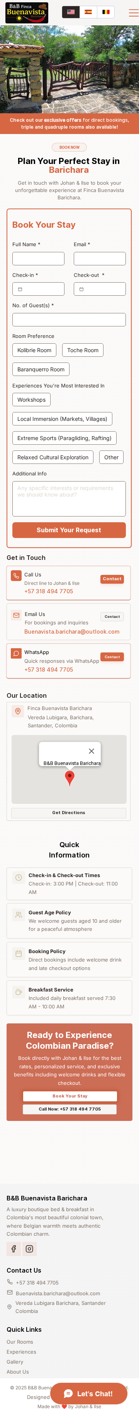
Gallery (15, 1362)
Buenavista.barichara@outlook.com (72, 632)
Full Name (26, 244)
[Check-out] (81, 289)
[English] (70, 12)
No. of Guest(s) (33, 305)
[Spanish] (88, 12)
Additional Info (29, 473)
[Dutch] (105, 12)
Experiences (21, 1352)
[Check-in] (20, 289)
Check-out (89, 275)
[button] (112, 579)
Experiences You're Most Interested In (58, 385)
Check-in (25, 275)
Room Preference (33, 336)
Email (82, 244)
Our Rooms (20, 1342)
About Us (18, 1372)
